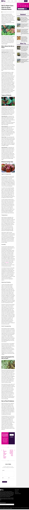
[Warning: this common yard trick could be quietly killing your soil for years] (19, 26)
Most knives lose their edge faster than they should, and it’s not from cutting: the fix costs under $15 (24, 48)
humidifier (7, 262)
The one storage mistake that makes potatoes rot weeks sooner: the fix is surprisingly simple (24, 38)
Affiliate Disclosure (18, 493)
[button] (8, 101)
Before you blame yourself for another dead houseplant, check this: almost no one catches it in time (25, 19)
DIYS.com (3, 1)
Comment (3, 470)
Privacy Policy (17, 492)
